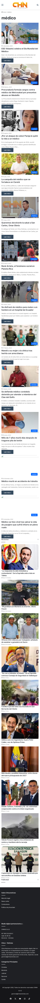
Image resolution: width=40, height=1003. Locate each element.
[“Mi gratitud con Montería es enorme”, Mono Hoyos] (20, 592)
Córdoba (4, 967)
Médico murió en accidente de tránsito (19, 481)
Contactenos (5, 904)
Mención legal (5, 898)
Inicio (4, 12)
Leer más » (7, 60)
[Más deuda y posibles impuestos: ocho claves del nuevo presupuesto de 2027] (20, 759)
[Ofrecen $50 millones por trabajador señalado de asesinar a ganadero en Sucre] (20, 626)
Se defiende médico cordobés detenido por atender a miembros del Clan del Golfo (18, 394)
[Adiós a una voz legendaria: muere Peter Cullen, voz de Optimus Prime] (20, 726)
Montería (4, 970)
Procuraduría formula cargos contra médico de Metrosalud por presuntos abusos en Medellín (18, 92)
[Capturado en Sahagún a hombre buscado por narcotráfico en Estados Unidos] (20, 859)
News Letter (5, 901)
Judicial (3, 973)
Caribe (3, 979)
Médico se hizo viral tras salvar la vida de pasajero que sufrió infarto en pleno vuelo (19, 525)
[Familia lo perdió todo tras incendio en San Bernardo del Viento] (20, 692)
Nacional (4, 976)
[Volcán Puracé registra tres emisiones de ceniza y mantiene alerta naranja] (20, 826)
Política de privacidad (8, 907)
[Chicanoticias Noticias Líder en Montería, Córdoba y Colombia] (20, 4)
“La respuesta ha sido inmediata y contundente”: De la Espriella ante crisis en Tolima (18, 573)
